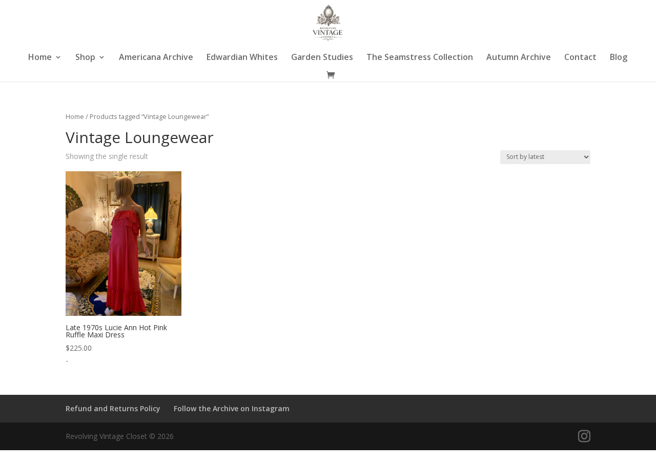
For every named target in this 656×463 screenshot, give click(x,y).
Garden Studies (322, 58)
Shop (85, 58)
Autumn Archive (518, 58)
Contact (580, 58)
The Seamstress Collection (419, 58)
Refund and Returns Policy (113, 408)
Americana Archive (156, 58)
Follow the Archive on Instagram (232, 408)
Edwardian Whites (242, 58)
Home (40, 58)
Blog (618, 58)
